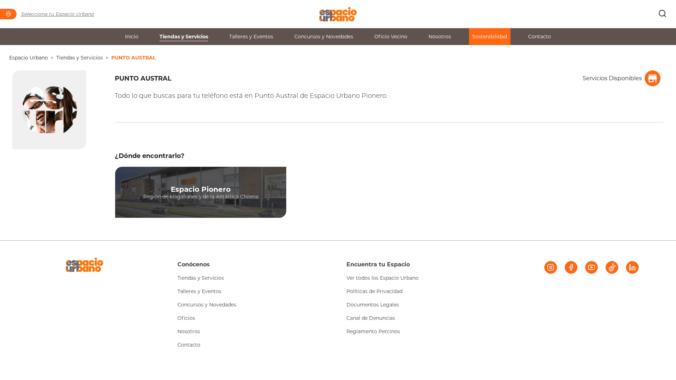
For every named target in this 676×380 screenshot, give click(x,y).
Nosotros (439, 36)
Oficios (186, 318)
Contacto (539, 36)
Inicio (131, 36)
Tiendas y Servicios (183, 36)
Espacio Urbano (28, 58)
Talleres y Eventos (251, 36)
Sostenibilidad (489, 36)
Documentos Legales (372, 305)
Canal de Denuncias (370, 318)
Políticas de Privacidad (374, 291)
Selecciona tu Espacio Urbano (57, 14)
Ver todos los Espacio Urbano (382, 278)
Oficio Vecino (390, 36)
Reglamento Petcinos (373, 331)
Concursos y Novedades (323, 36)
